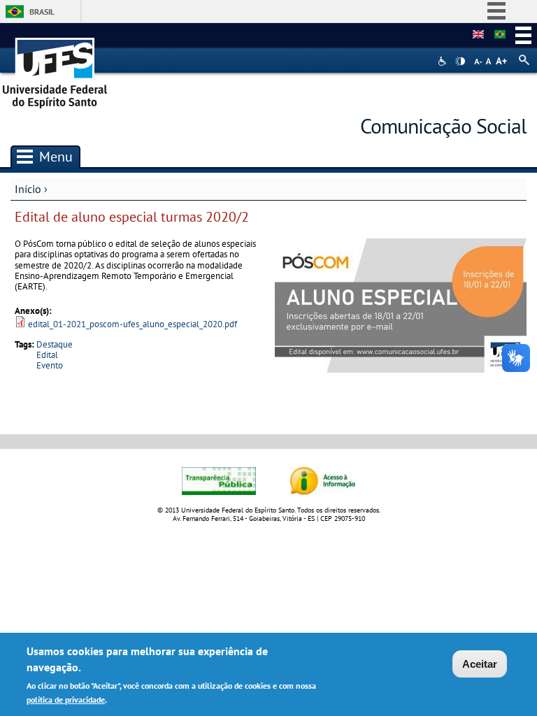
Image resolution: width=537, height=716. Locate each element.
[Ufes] (55, 68)
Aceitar (479, 664)
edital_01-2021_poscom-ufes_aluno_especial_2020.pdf (132, 324)
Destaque (54, 344)
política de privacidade (66, 699)
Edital (47, 355)
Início (28, 189)
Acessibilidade (443, 61)
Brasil (42, 11)
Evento (49, 365)
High (460, 61)
